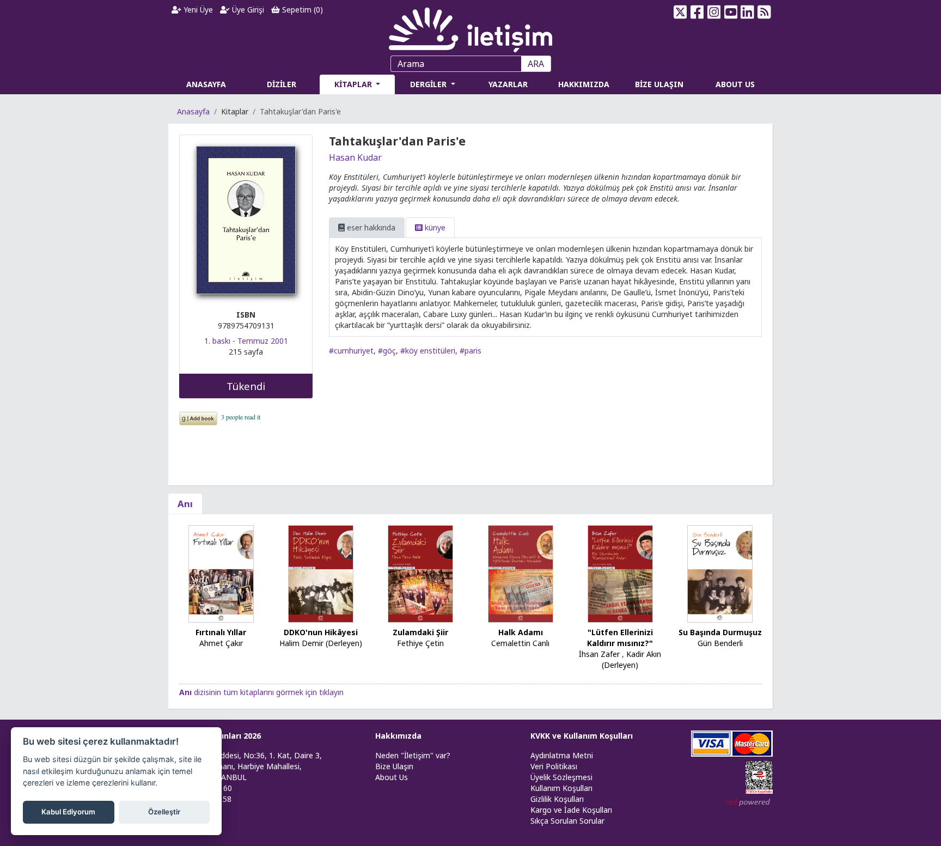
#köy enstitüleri (427, 350)
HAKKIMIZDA (583, 84)
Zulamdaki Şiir (420, 632)
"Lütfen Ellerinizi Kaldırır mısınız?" (620, 637)
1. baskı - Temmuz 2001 (246, 341)
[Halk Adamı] (520, 573)
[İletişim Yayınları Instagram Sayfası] (714, 12)
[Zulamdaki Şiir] (420, 573)
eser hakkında (370, 227)
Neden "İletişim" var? (412, 755)
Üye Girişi (247, 9)
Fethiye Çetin (420, 643)
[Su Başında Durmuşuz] (720, 573)
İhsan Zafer (599, 654)
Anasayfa (193, 111)
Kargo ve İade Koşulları (571, 810)
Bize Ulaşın (394, 766)
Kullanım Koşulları (561, 788)
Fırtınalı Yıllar (220, 632)
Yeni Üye (197, 9)
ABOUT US (735, 84)
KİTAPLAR (354, 84)
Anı (185, 503)
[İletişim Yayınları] (470, 27)
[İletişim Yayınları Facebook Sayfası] (697, 12)
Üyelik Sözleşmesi (561, 777)
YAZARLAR (508, 84)
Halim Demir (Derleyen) (320, 643)
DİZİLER (281, 84)
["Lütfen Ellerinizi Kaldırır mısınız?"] (620, 573)
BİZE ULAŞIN (659, 84)
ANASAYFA (206, 84)
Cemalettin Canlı (520, 643)
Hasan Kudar (355, 157)
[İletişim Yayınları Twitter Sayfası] (680, 12)
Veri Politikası (553, 766)
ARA (536, 64)
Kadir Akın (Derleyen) (631, 659)
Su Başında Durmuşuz (720, 632)
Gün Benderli (720, 643)
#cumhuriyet (351, 350)
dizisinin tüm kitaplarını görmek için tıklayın (261, 692)
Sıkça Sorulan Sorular (567, 820)
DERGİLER (429, 84)
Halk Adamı (520, 632)
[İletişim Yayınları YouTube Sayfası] (730, 12)
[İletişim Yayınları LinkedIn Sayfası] (747, 12)
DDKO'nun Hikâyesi (321, 632)
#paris (470, 350)
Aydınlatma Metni (561, 755)
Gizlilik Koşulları (557, 799)
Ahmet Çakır (221, 643)
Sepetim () (301, 9)
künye (434, 227)
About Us (391, 777)
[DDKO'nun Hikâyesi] (320, 573)
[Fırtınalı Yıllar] (221, 573)
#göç (387, 350)
